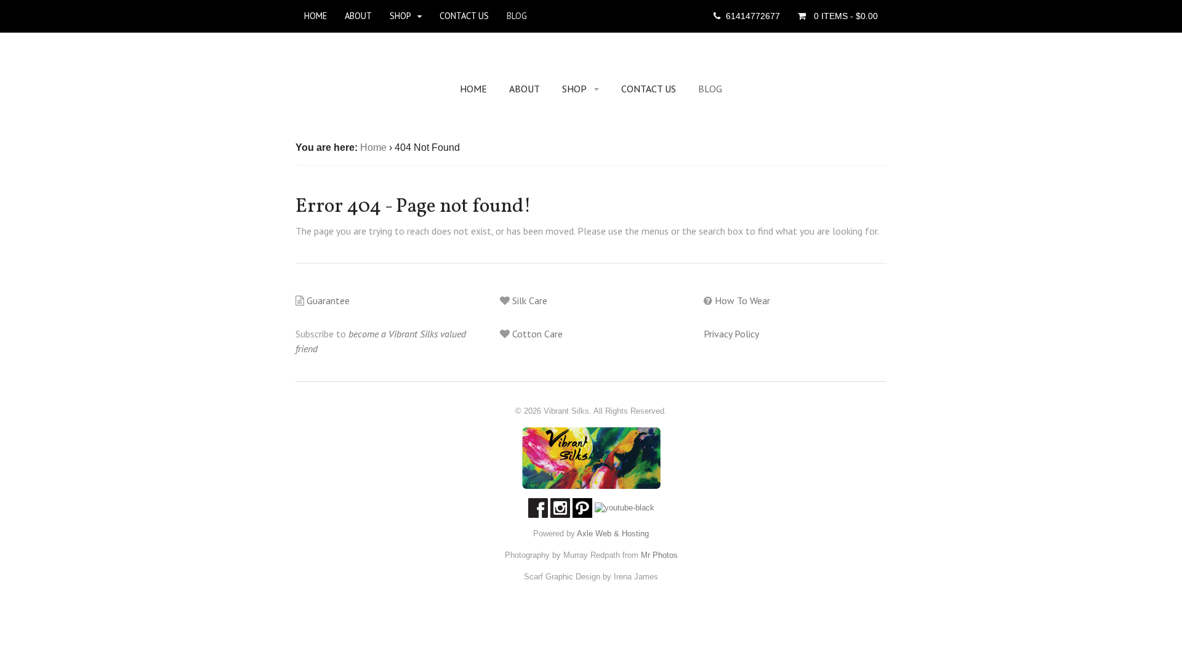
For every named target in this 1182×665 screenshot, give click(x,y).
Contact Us (464, 16)
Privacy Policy (731, 334)
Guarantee (327, 300)
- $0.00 (846, 16)
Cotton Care (536, 334)
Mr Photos (658, 555)
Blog (517, 16)
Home (315, 16)
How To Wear (741, 300)
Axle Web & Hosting (613, 533)
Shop (400, 16)
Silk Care (528, 300)
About (358, 16)
